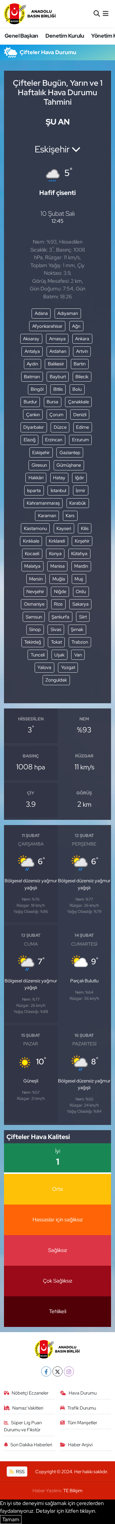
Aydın (32, 364)
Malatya (32, 566)
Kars (70, 516)
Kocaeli (32, 554)
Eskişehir (41, 453)
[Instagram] (69, 1371)
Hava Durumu (83, 1393)
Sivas (56, 629)
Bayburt (58, 377)
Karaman (47, 516)
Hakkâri (36, 478)
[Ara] (97, 13)
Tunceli (38, 655)
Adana (41, 313)
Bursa (52, 402)
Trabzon (79, 642)
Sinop (35, 629)
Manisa (57, 566)
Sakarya (80, 604)
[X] (57, 1371)
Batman (32, 377)
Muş (79, 579)
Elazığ (30, 440)
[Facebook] (46, 1371)
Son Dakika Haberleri (31, 1445)
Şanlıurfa (60, 617)
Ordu (81, 591)
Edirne (82, 427)
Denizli (79, 415)
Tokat (56, 642)
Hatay (59, 478)
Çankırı (33, 415)
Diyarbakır (33, 427)
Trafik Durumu (81, 1408)
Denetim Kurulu (64, 35)
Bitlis (58, 389)
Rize (58, 604)
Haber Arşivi (80, 1445)
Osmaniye (34, 604)
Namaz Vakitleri (27, 1408)
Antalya (32, 351)
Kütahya (79, 554)
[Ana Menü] (106, 13)
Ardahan (57, 351)
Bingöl (37, 389)
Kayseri (63, 528)
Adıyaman (67, 313)
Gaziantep (69, 453)
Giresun (39, 465)
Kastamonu (35, 528)
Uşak (59, 655)
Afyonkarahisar (47, 326)
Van (78, 655)
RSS (20, 1472)
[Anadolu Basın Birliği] (30, 13)
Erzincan (53, 440)
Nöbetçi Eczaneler (30, 1393)
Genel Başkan (21, 35)
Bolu (77, 389)
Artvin (82, 351)
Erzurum (80, 440)
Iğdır (79, 478)
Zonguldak (56, 680)
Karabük (77, 503)
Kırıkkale (31, 541)
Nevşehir (35, 591)
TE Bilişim (72, 1491)
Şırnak (77, 629)
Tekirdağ (32, 642)
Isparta (34, 490)
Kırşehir (82, 541)
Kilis (85, 528)
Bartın (80, 364)
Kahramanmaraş (43, 503)
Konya (55, 554)
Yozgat (68, 667)
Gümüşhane (68, 465)
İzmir (80, 490)
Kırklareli (57, 541)
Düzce (60, 427)
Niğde (60, 591)
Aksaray (31, 339)
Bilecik (81, 377)
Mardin (81, 566)
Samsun (34, 617)
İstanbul (58, 490)
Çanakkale (78, 402)
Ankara (82, 339)
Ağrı (76, 326)
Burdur (30, 402)
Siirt (83, 617)
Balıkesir (56, 364)
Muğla (58, 579)
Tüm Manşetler (82, 1423)
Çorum (56, 415)
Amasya (57, 339)
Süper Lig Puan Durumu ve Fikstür (23, 1426)
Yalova (44, 667)
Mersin (36, 579)
